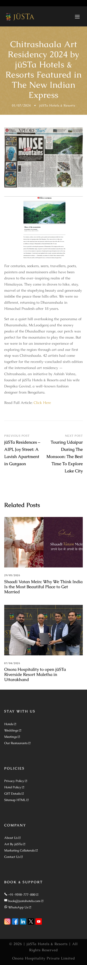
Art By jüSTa (13, 844)
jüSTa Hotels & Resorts (57, 105)
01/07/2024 (21, 105)
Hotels (8, 724)
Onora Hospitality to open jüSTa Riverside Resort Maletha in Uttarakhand (35, 674)
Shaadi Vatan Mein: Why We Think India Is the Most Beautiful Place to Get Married (43, 587)
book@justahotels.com (24, 901)
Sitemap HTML (15, 800)
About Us (11, 838)
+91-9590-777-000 (21, 895)
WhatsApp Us (18, 907)
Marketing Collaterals (19, 850)
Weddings (11, 730)
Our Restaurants (15, 743)
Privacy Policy (14, 781)
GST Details (12, 793)
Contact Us (12, 857)
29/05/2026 (12, 575)
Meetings (10, 737)
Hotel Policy (12, 787)
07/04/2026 (12, 663)
